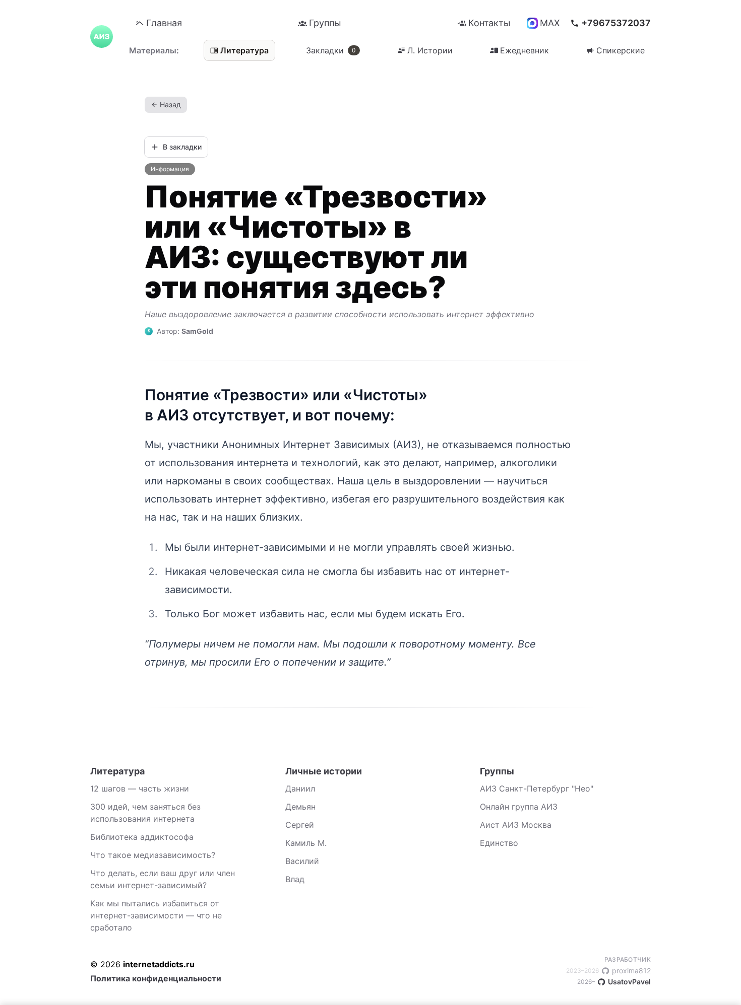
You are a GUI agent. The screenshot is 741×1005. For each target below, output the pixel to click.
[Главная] (101, 36)
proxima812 (608, 970)
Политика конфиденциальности (155, 978)
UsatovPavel (614, 981)
